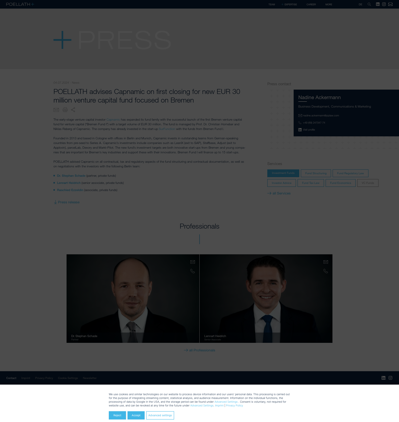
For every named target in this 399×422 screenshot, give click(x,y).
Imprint (219, 405)
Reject (117, 415)
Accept (136, 415)
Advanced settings (160, 415)
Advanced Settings (226, 401)
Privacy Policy (234, 405)
